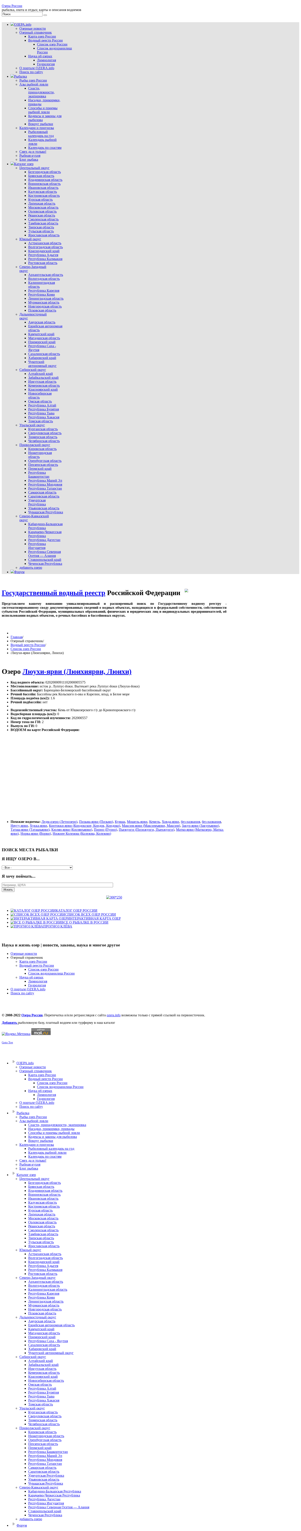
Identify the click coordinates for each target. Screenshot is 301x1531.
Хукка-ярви (38, 825)
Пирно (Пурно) (105, 829)
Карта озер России (33, 961)
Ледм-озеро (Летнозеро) (59, 822)
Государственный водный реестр (53, 593)
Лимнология (37, 981)
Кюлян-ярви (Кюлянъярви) (71, 829)
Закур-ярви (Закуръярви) (200, 825)
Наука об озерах (31, 977)
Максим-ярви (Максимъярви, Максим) (151, 825)
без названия (190, 822)
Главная (16, 637)
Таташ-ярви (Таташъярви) (30, 829)
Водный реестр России (28, 645)
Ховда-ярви (170, 822)
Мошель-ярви (137, 822)
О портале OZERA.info (28, 989)
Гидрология (37, 985)
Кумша (120, 822)
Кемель (154, 822)
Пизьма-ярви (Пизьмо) (96, 822)
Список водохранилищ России (51, 973)
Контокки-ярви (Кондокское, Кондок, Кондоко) (84, 825)
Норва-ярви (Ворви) (35, 833)
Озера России (12, 6)
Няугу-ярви (19, 825)
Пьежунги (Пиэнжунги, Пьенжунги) (146, 829)
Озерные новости (24, 953)
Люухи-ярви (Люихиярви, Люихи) (77, 671)
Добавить (10, 1022)
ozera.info (114, 1015)
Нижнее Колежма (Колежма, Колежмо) (82, 833)
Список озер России (26, 649)
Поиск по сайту (22, 993)
